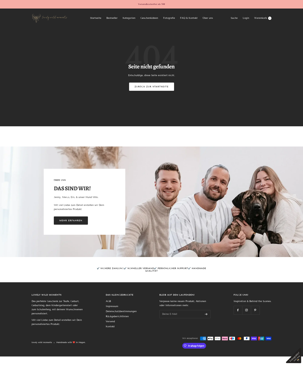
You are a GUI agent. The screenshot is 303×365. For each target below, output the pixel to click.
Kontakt (110, 326)
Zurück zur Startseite (152, 86)
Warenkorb (262, 18)
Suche (234, 18)
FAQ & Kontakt (189, 18)
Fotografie (169, 18)
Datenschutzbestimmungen (121, 311)
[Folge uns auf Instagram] (246, 310)
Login (246, 18)
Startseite (95, 18)
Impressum (112, 306)
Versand (110, 321)
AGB (108, 301)
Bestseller (112, 18)
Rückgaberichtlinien (117, 316)
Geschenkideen (149, 18)
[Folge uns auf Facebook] (238, 310)
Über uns (208, 18)
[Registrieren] (206, 314)
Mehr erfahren (70, 220)
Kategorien (129, 18)
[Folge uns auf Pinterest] (255, 310)
